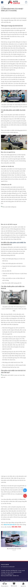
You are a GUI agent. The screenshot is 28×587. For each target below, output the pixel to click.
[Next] (26, 541)
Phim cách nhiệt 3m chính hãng (8, 580)
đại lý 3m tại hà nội (9, 524)
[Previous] (1, 541)
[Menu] (2, 2)
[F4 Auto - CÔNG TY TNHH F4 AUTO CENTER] (14, 2)
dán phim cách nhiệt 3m (18, 242)
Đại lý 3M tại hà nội (19, 580)
